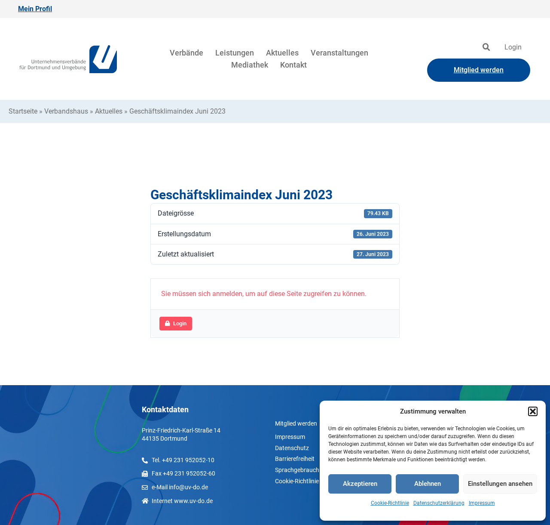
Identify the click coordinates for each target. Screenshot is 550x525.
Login (513, 47)
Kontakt (293, 64)
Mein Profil (35, 9)
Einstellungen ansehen (500, 484)
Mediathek (249, 64)
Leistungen (234, 52)
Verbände (186, 52)
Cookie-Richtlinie (390, 503)
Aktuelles (282, 52)
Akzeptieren (360, 484)
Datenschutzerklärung (438, 503)
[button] (533, 411)
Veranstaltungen (339, 52)
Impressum (482, 503)
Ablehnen (427, 484)
